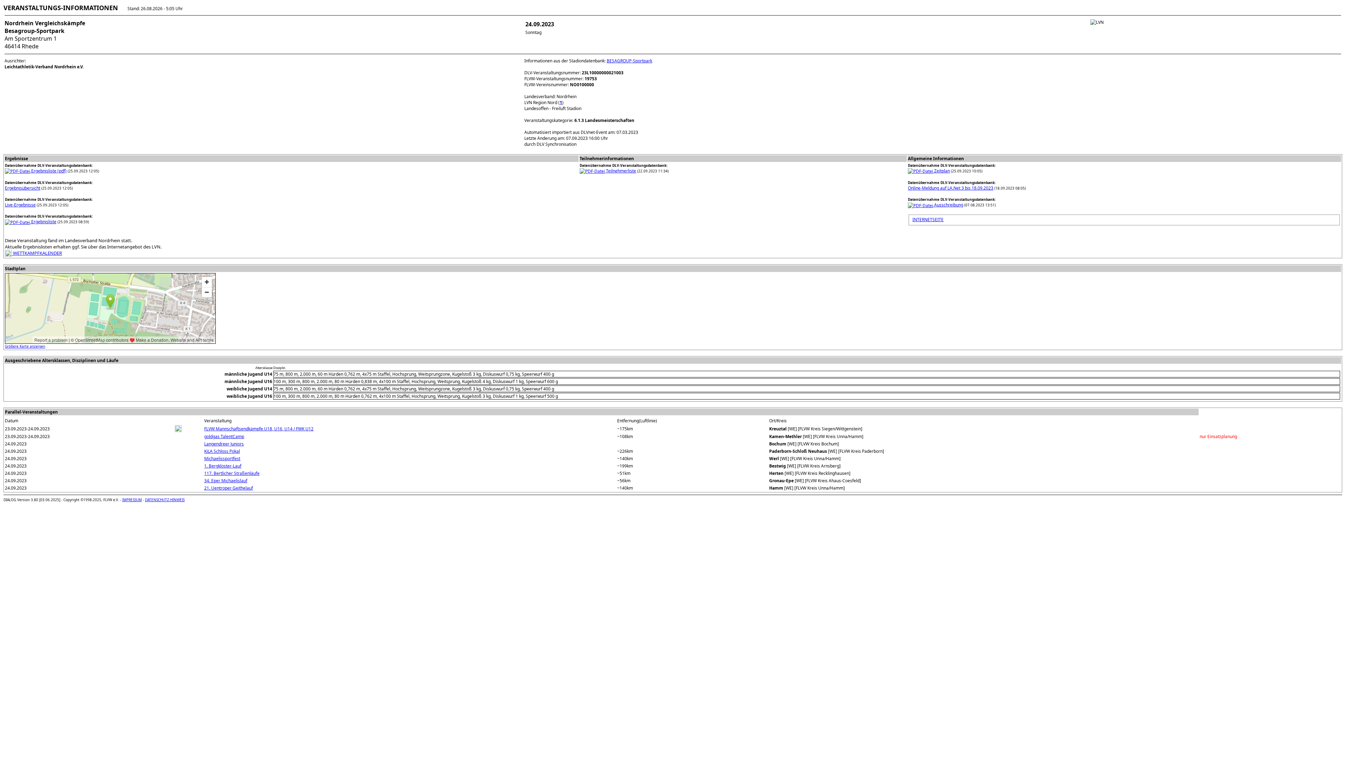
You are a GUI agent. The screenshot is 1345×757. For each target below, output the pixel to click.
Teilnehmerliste (620, 171)
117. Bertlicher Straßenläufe (232, 473)
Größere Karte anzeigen (25, 346)
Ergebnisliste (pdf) (48, 171)
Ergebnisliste (43, 222)
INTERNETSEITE (928, 220)
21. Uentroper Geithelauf (228, 488)
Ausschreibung (948, 205)
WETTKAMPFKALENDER (37, 253)
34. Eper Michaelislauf (225, 481)
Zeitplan (941, 171)
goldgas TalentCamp (224, 436)
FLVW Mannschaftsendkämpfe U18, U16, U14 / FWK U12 (258, 429)
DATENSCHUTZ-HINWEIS (165, 499)
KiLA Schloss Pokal (222, 451)
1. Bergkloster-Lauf (222, 466)
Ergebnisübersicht (22, 188)
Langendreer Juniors (224, 444)
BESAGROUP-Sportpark (629, 61)
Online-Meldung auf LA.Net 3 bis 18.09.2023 (950, 188)
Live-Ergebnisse (20, 205)
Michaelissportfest (222, 459)
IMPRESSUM (132, 499)
